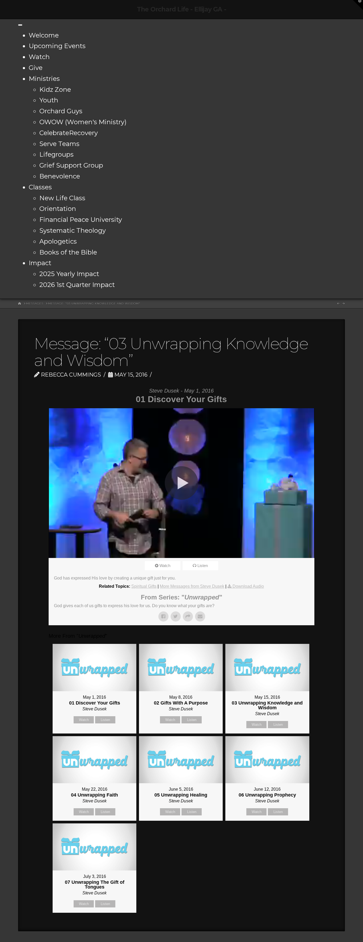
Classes (40, 187)
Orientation (57, 208)
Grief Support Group (71, 165)
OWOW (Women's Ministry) (82, 122)
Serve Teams (59, 144)
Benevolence (59, 176)
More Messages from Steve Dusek (192, 586)
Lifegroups (56, 154)
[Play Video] (181, 483)
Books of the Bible (68, 252)
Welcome (44, 35)
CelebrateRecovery (68, 133)
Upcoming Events (57, 46)
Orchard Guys (60, 111)
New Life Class (62, 198)
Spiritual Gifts (144, 586)
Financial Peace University (80, 219)
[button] (358, 5)
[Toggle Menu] (20, 25)
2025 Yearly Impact (69, 274)
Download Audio (248, 586)
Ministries (44, 78)
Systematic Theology (72, 230)
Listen (202, 565)
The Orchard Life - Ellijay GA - (181, 9)
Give (36, 68)
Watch (39, 57)
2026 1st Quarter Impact (77, 285)
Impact (40, 263)
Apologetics (58, 241)
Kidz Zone (55, 89)
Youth (48, 100)
